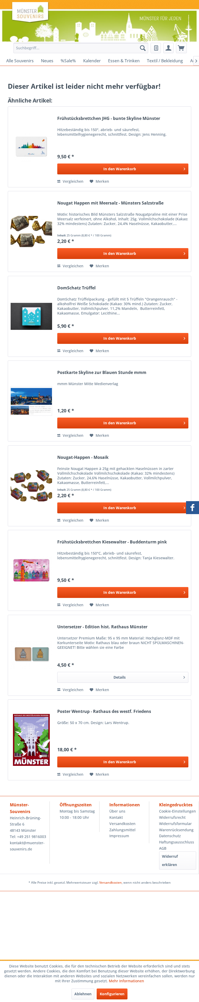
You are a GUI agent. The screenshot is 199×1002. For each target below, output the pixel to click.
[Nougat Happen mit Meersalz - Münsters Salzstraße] (31, 231)
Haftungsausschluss (176, 842)
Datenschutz (170, 835)
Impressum (119, 835)
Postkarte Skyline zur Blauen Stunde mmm (101, 372)
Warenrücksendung (176, 829)
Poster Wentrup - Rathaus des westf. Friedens (104, 711)
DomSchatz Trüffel (76, 288)
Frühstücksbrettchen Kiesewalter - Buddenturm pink (112, 542)
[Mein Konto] (168, 48)
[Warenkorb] (181, 48)
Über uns (117, 811)
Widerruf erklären (170, 860)
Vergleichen (72, 181)
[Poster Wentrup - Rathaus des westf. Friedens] (31, 740)
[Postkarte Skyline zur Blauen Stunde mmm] (31, 401)
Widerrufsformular (175, 823)
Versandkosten (122, 823)
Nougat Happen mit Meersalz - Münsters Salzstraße (110, 203)
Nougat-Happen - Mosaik (83, 457)
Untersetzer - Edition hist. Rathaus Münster (102, 627)
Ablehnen (82, 993)
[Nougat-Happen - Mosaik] (31, 485)
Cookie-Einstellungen (177, 811)
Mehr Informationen (126, 980)
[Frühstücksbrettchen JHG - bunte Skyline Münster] (31, 147)
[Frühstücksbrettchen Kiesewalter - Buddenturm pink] (31, 570)
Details (119, 677)
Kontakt (116, 817)
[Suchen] (142, 48)
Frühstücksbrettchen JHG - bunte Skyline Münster (108, 118)
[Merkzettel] (156, 48)
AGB (162, 848)
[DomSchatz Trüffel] (31, 316)
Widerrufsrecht (172, 817)
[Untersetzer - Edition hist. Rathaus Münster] (31, 655)
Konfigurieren (112, 993)
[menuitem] (79, 48)
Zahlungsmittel (122, 829)
